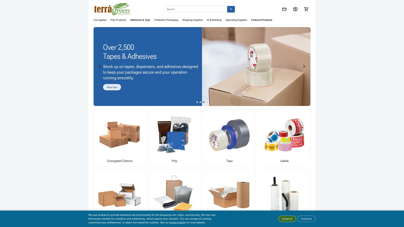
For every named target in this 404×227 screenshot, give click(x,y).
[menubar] (202, 20)
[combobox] (195, 9)
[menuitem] (99, 20)
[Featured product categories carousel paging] (197, 102)
